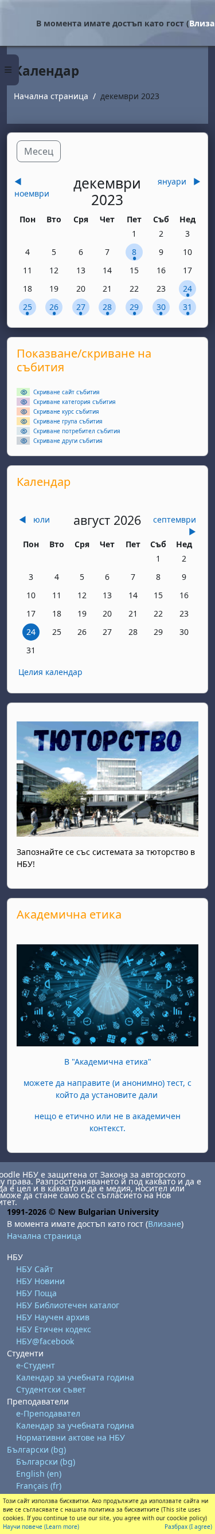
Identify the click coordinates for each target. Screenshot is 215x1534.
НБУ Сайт (34, 1269)
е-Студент (35, 1365)
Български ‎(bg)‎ (36, 1449)
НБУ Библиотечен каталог (67, 1305)
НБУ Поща (36, 1293)
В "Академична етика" (107, 1061)
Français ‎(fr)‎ (38, 1485)
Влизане (164, 1223)
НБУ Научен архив (52, 1317)
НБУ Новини (40, 1281)
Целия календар (50, 671)
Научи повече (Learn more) (41, 1527)
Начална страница (51, 96)
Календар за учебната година (75, 1377)
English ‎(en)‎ (38, 1473)
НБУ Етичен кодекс (53, 1329)
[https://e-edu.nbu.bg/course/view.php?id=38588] (107, 994)
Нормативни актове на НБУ (70, 1437)
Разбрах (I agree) (188, 1527)
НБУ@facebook (45, 1341)
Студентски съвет (51, 1389)
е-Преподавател (48, 1413)
